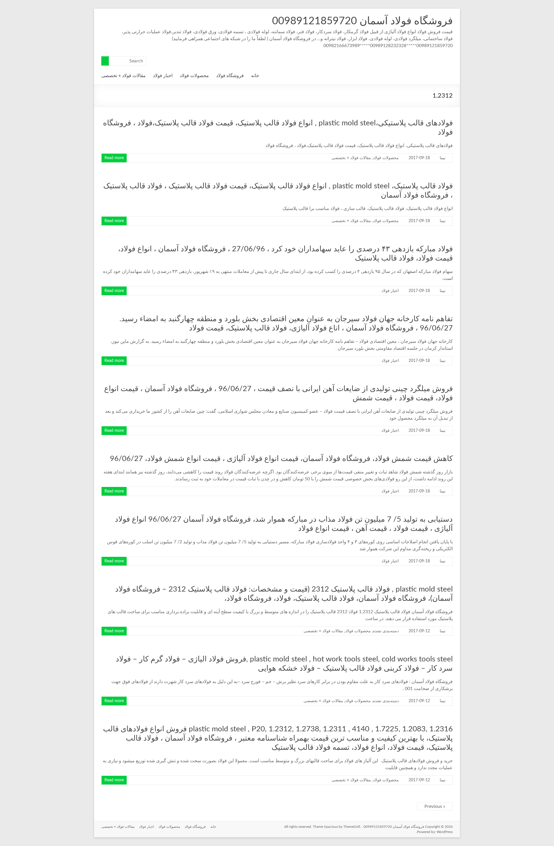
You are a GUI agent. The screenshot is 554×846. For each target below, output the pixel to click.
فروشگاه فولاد (230, 75)
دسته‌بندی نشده (386, 631)
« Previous (434, 806)
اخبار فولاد (163, 75)
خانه (255, 75)
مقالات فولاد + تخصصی (123, 75)
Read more (114, 158)
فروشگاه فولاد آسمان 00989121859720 (362, 21)
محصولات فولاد (194, 75)
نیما (443, 158)
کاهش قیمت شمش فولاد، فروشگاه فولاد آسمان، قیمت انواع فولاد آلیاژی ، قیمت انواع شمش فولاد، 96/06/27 (281, 458)
